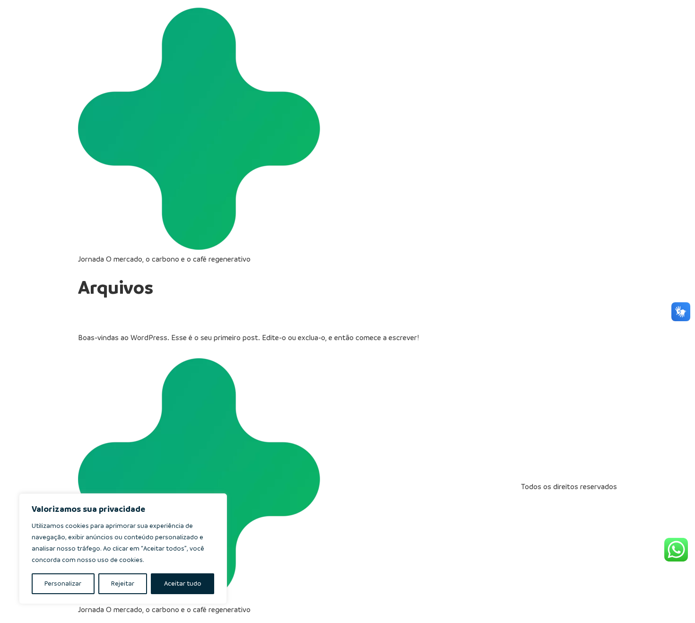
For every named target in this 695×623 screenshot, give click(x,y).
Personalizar (62, 583)
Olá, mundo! (118, 315)
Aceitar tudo (182, 583)
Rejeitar (122, 583)
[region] (123, 548)
